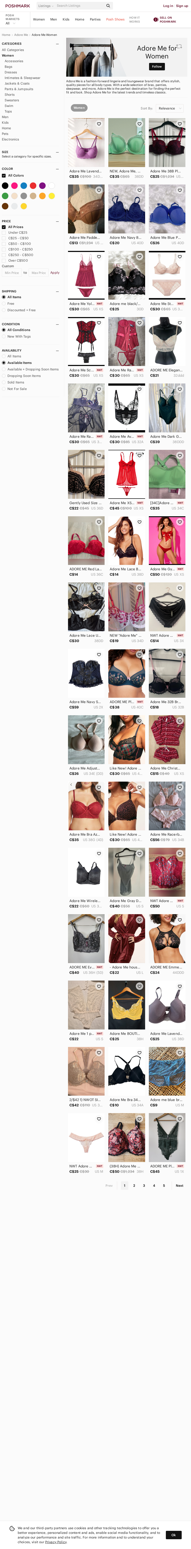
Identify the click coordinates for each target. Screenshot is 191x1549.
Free (10, 303)
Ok (173, 1535)
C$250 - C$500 (20, 255)
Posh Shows (115, 19)
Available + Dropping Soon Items (33, 369)
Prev (109, 1185)
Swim (9, 106)
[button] (46, 5)
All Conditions (18, 330)
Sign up (182, 6)
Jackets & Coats (17, 83)
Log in (168, 6)
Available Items (19, 363)
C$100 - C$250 (20, 249)
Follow (157, 66)
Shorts (10, 94)
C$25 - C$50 (18, 238)
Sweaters (12, 100)
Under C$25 (17, 232)
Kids (66, 19)
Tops (8, 111)
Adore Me (21, 35)
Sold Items (15, 382)
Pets (5, 134)
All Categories (13, 50)
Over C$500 (18, 260)
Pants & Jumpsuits (19, 89)
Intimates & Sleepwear (22, 78)
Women (39, 19)
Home (79, 19)
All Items (14, 297)
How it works (134, 19)
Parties (95, 19)
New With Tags (19, 336)
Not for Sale (17, 389)
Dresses (11, 72)
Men (53, 19)
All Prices (15, 227)
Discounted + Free (21, 310)
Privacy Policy (55, 1542)
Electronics (10, 139)
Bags (9, 67)
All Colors (15, 175)
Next (179, 1185)
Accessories (14, 61)
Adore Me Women (44, 35)
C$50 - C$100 (19, 244)
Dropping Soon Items (24, 376)
